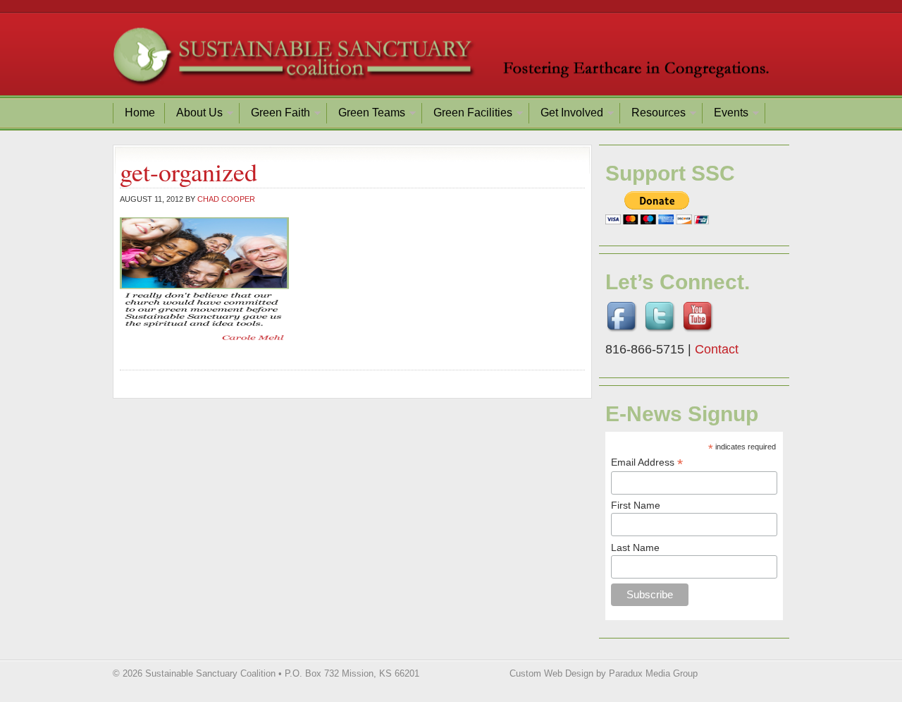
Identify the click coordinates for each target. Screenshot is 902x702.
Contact (717, 349)
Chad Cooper (226, 199)
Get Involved (566, 115)
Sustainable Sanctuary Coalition (451, 60)
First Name (635, 505)
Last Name (635, 547)
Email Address (647, 462)
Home (140, 113)
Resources (653, 115)
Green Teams (366, 115)
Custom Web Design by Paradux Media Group (603, 673)
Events (725, 115)
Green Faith (275, 115)
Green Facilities (467, 115)
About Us (194, 115)
